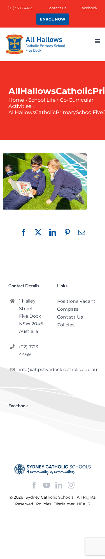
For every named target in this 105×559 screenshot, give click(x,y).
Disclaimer (64, 503)
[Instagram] (71, 485)
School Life (42, 100)
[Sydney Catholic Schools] (52, 469)
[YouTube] (46, 485)
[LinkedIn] (58, 485)
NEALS (83, 503)
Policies (44, 503)
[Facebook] (34, 485)
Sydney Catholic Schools (50, 497)
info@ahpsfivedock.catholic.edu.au (33, 369)
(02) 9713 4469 (28, 350)
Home (16, 100)
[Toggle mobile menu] (98, 41)
